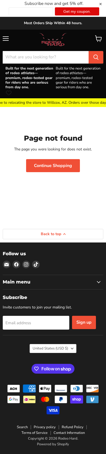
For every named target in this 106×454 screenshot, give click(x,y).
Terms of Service (34, 432)
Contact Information (69, 432)
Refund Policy (72, 427)
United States (50, 348)
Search (22, 427)
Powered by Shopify (53, 444)
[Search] (96, 57)
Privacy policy (45, 427)
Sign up (84, 322)
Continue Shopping (53, 166)
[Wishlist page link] (8, 93)
